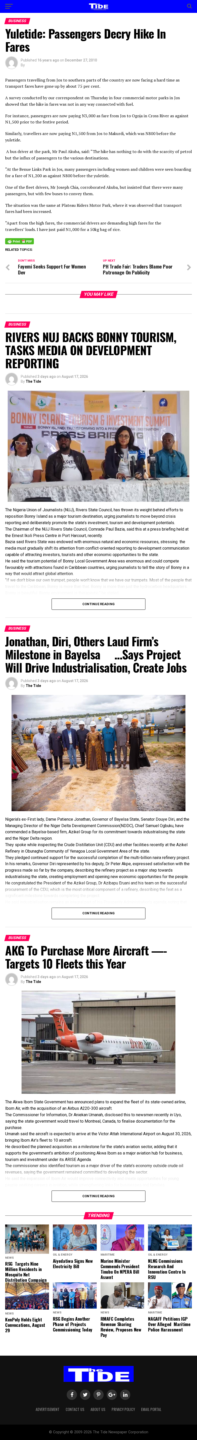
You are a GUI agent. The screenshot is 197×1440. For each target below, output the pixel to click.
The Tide (33, 381)
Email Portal (151, 1409)
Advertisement (48, 1409)
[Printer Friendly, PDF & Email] (19, 241)
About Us (98, 1409)
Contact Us (75, 1409)
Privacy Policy (123, 1409)
